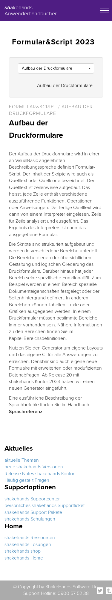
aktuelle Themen (21, 460)
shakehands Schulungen (29, 519)
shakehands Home (23, 558)
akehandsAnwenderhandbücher (30, 9)
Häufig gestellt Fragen (26, 480)
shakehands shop (22, 551)
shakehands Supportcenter (32, 499)
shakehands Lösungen (27, 545)
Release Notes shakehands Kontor (39, 474)
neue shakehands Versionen (33, 467)
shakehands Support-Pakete (33, 512)
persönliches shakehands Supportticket (44, 505)
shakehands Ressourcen (29, 538)
